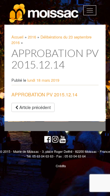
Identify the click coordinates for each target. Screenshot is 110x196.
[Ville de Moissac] (44, 13)
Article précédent (34, 107)
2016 (32, 37)
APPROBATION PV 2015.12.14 (44, 94)
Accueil (17, 37)
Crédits (61, 165)
